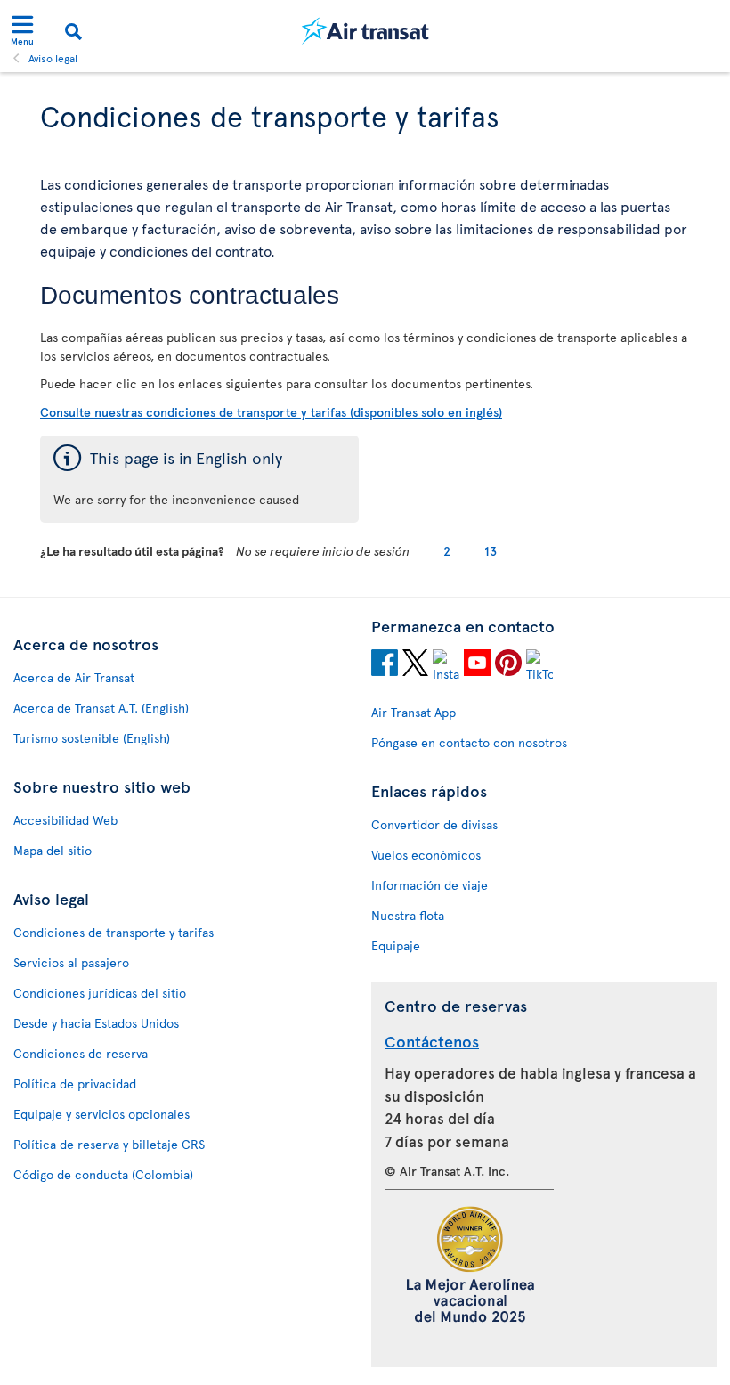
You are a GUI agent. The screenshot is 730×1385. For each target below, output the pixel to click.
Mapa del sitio (52, 850)
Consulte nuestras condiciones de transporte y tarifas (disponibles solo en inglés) (271, 411)
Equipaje (395, 945)
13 (490, 550)
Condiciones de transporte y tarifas (113, 932)
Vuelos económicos (426, 854)
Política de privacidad (74, 1083)
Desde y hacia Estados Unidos (96, 1022)
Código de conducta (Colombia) (103, 1174)
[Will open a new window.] (384, 665)
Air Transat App (413, 712)
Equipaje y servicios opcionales (101, 1113)
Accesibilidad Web (65, 819)
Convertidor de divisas (434, 824)
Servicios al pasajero (71, 962)
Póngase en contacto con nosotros (469, 742)
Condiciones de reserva (80, 1053)
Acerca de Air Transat (73, 677)
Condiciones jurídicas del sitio (99, 992)
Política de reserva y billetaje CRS (109, 1144)
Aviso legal (52, 58)
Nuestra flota (407, 915)
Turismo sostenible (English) (91, 737)
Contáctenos (432, 1041)
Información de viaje (429, 884)
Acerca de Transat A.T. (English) (101, 707)
